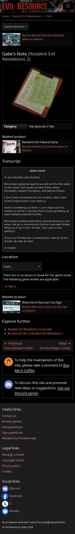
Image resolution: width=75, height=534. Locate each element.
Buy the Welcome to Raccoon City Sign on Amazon (44, 308)
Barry (12, 286)
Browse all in (35, 333)
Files (49, 16)
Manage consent (13, 455)
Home (5, 16)
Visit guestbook (12, 427)
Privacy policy (11, 466)
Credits (7, 471)
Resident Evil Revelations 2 (28, 16)
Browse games (12, 421)
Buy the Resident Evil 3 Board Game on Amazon (45, 148)
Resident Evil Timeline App (19, 438)
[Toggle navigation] (68, 6)
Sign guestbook (12, 433)
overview (30, 329)
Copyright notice (13, 460)
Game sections (14, 26)
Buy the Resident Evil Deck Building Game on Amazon (43, 37)
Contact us (9, 416)
